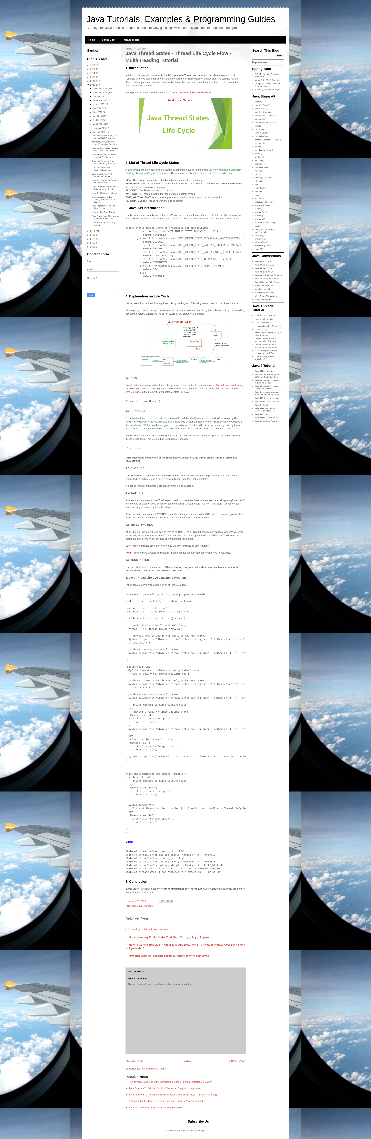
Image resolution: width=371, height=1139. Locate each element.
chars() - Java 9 (262, 105)
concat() (258, 126)
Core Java (136, 906)
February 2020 (100, 128)
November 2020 (100, 92)
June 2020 (98, 112)
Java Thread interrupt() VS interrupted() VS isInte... (104, 136)
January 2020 (99, 132)
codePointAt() (261, 108)
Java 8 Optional (262, 414)
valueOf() (259, 249)
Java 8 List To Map (263, 261)
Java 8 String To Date (264, 265)
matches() (259, 198)
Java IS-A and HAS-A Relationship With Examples (156, 1107)
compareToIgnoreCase (265, 122)
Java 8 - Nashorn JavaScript (268, 421)
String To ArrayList (263, 299)
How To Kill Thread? (264, 319)
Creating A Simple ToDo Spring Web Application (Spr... (103, 199)
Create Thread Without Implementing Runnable (266, 339)
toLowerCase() (261, 242)
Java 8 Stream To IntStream (267, 282)
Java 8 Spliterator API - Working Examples (102, 175)
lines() (257, 195)
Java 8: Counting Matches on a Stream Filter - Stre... (105, 217)
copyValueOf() (261, 136)
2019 (93, 231)
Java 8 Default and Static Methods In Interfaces (266, 409)
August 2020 (99, 104)
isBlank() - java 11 (263, 177)
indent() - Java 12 (263, 167)
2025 (93, 69)
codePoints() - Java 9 (264, 115)
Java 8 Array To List (264, 268)
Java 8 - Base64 (262, 405)
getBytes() (259, 157)
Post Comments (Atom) (153, 1068)
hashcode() (260, 164)
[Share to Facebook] (168, 901)
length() (258, 191)
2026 (93, 65)
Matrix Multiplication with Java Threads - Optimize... (105, 143)
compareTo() (260, 119)
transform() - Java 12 (264, 245)
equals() (258, 146)
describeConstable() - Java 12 (268, 140)
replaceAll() (260, 219)
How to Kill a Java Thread (104, 212)
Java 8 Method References (267, 398)
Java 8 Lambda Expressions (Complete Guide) (268, 381)
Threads (148, 906)
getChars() (259, 160)
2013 (93, 247)
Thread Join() (261, 329)
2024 (93, 73)
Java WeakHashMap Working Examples (101, 168)
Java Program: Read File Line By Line (103, 207)
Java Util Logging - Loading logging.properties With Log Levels (169, 955)
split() (257, 226)
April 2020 (97, 120)
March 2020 (98, 124)
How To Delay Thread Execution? (264, 357)
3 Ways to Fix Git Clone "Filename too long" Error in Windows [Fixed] (166, 1101)
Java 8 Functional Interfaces (268, 401)
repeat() (258, 208)
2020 (93, 85)
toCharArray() (261, 239)
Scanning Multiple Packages (267, 89)
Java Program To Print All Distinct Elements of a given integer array (165, 1088)
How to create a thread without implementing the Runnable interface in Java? (170, 1082)
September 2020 (101, 100)
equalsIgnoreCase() (264, 150)
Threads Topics (130, 40)
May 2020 (97, 116)
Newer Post (134, 1061)
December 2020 (100, 88)
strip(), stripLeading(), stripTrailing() (264, 230)
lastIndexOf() (261, 188)
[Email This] (160, 901)
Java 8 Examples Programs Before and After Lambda (267, 375)
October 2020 (99, 96)
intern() (258, 174)
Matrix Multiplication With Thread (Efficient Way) (266, 351)
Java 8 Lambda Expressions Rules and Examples (268, 387)
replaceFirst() (261, 212)
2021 (93, 81)
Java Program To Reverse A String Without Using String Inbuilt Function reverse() (173, 1094)
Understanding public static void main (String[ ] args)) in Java (169, 937)
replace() (259, 215)
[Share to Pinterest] (171, 901)
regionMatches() (262, 205)
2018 (93, 235)
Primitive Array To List (264, 292)
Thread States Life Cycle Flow (268, 326)
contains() (259, 129)
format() (258, 153)
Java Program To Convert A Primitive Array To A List (104, 187)
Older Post (237, 1061)
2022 (93, 77)
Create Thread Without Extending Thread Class (266, 345)
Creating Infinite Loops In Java (148, 929)
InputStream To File (264, 289)
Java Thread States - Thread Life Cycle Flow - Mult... (105, 149)
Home (91, 40)
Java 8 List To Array (264, 272)
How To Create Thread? (266, 315)
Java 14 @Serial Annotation (104, 193)
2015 (93, 243)
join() (257, 184)
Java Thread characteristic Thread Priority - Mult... (104, 156)
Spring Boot (108, 40)
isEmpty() (259, 181)
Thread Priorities (262, 322)
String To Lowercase (264, 285)
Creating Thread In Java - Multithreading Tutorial (104, 162)
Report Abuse (259, 62)
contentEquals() (262, 133)
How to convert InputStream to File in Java (105, 181)
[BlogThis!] (162, 901)
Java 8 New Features (264, 371)
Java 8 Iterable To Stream (266, 278)
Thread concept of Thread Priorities (190, 92)
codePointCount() (263, 112)
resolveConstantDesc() (265, 222)
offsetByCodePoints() (264, 202)
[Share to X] (165, 901)
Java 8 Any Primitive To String (268, 275)
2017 (93, 239)
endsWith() (260, 143)
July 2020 (97, 108)
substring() (259, 235)
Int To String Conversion (266, 296)
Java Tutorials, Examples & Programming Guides (180, 19)
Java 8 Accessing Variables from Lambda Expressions (267, 393)
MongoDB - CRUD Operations (268, 80)
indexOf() (259, 171)
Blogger (201, 1130)
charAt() (258, 102)
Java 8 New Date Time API (267, 418)
